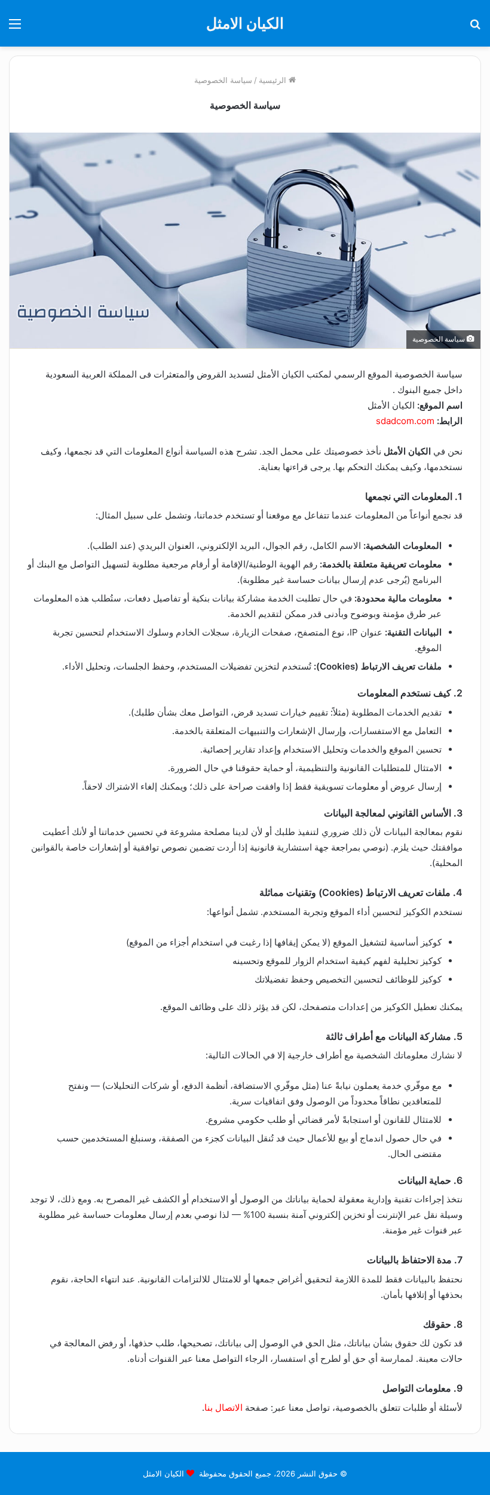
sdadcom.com (405, 420)
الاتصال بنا (223, 1407)
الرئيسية (274, 80)
